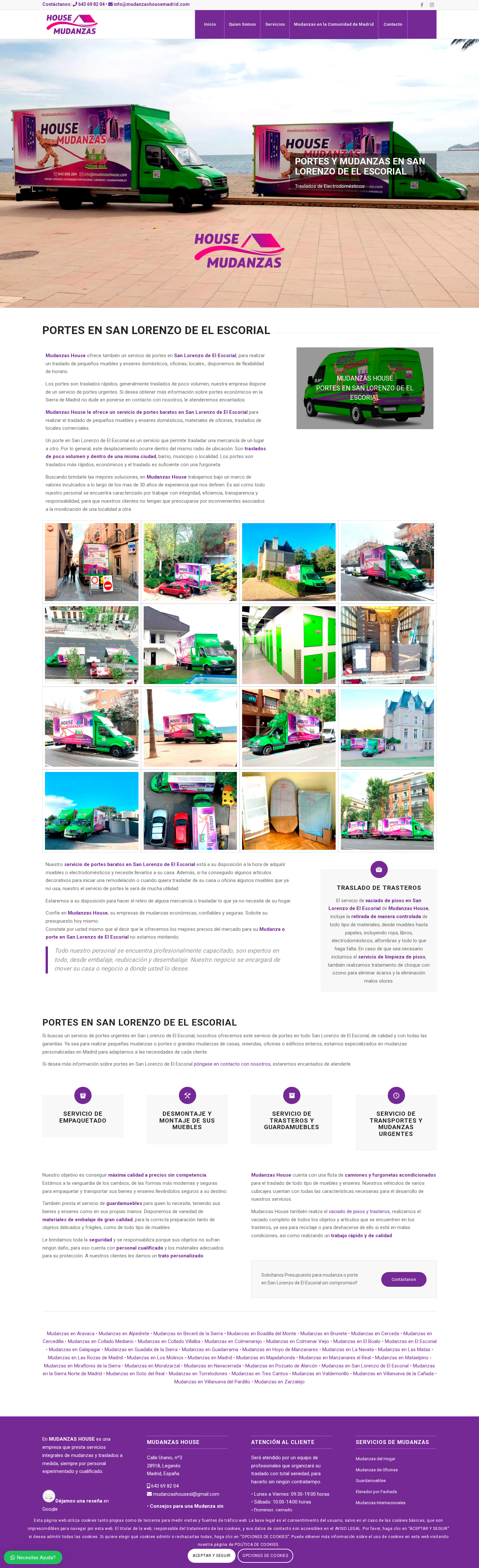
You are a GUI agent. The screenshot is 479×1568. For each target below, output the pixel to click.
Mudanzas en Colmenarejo (233, 1341)
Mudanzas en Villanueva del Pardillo (212, 1382)
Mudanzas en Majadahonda (265, 1358)
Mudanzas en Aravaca (70, 1334)
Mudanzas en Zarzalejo (279, 1382)
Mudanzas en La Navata (348, 1349)
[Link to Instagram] (432, 5)
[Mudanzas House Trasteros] (289, 645)
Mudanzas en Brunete (323, 1334)
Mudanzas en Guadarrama (210, 1349)
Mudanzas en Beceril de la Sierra (188, 1334)
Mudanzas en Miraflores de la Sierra (82, 1366)
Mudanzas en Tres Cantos (260, 1374)
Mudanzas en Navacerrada (212, 1366)
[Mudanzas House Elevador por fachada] (190, 810)
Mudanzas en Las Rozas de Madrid (85, 1358)
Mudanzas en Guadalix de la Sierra (141, 1349)
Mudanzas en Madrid (210, 1358)
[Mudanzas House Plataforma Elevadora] (387, 810)
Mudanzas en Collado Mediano (101, 1341)
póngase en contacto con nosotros (232, 1064)
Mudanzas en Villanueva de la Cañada (393, 1374)
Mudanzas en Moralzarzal (152, 1366)
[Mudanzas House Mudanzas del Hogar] (289, 728)
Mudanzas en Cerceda (375, 1334)
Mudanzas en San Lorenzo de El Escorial (365, 1366)
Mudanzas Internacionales (380, 1502)
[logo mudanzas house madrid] (72, 24)
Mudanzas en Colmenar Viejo (297, 1341)
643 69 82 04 (91, 4)
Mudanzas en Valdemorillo (320, 1374)
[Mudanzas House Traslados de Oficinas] (91, 728)
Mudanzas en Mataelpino (401, 1358)
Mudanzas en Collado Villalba (169, 1341)
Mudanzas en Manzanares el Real (335, 1358)
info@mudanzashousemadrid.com (152, 4)
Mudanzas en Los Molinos (155, 1358)
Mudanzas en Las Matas (404, 1349)
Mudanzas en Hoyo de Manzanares (280, 1349)
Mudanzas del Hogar (375, 1458)
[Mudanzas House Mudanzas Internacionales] (387, 728)
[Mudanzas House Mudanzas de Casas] (91, 810)
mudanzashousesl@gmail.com (185, 1494)
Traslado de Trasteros (379, 887)
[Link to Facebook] (422, 5)
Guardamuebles (371, 1480)
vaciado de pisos (385, 900)
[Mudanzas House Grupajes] (190, 645)
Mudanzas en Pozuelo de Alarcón (281, 1366)
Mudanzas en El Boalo (357, 1341)
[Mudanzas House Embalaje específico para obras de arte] (289, 810)
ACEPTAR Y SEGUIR (212, 1555)
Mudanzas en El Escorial (411, 1341)
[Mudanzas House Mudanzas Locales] (190, 562)
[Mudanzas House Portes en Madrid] (91, 645)
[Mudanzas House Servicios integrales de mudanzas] (91, 562)
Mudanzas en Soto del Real (135, 1374)
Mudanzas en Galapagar (74, 1349)
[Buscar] (422, 24)
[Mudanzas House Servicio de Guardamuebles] (289, 562)
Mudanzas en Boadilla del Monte (261, 1334)
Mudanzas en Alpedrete (124, 1334)
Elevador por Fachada (376, 1491)
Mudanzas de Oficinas (377, 1469)
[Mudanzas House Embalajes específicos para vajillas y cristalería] (387, 645)
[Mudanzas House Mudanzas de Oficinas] (387, 562)
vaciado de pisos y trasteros (359, 1211)
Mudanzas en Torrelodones (198, 1374)
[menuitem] (209, 24)
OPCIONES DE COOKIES (265, 1555)
